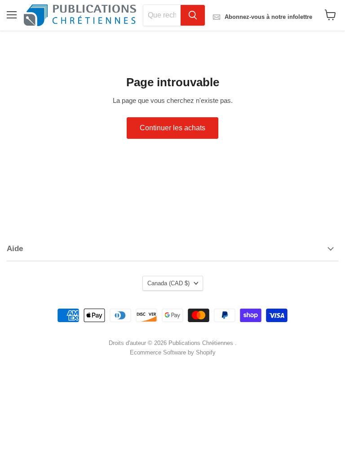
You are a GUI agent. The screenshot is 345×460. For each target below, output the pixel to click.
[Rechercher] (193, 15)
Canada (168, 283)
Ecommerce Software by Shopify (173, 352)
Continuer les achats (172, 128)
